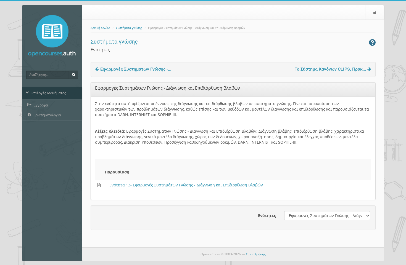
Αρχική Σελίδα (100, 28)
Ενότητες (267, 215)
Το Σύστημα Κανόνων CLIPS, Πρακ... (330, 69)
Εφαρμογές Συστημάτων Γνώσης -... (135, 69)
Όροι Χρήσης (256, 254)
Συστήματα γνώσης (129, 28)
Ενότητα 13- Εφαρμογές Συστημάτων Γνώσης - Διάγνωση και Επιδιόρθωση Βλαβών (186, 185)
